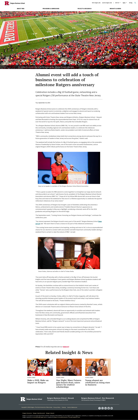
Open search (135, 3)
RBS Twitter (108, 406)
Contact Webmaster (72, 407)
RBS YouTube (111, 406)
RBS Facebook (99, 406)
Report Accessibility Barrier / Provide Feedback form (67, 417)
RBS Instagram (102, 406)
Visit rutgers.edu (96, 2)
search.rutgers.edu (107, 2)
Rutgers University (27, 413)
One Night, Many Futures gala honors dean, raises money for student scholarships (68, 383)
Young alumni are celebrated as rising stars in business (97, 382)
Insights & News (115, 8)
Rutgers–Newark (50, 413)
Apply (124, 3)
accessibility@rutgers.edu (39, 417)
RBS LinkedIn (105, 406)
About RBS (20, 8)
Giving (130, 2)
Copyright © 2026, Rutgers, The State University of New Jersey (36, 407)
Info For (117, 3)
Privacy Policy (56, 407)
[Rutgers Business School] (15, 3)
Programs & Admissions (51, 8)
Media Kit (66, 347)
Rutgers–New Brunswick (39, 413)
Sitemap (64, 407)
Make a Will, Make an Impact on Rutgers (38, 381)
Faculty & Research (84, 8)
